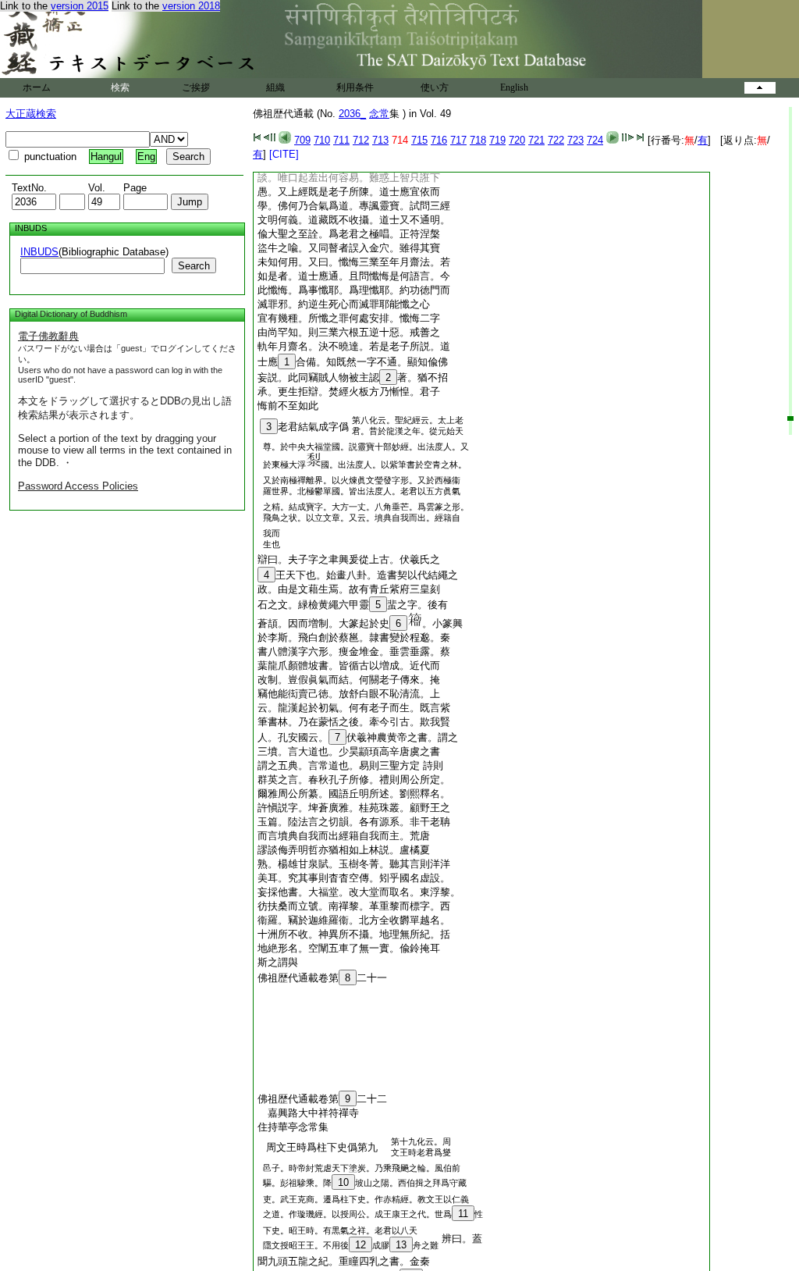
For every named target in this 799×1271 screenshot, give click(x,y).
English (514, 87)
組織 (275, 87)
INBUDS (39, 252)
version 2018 (191, 6)
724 (595, 140)
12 (360, 1245)
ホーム (37, 87)
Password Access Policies (78, 486)
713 (380, 140)
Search (194, 266)
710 (322, 140)
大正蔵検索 (30, 113)
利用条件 (355, 87)
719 (497, 140)
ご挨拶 (196, 87)
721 (536, 140)
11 (463, 1213)
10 (343, 1182)
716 (439, 140)
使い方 (435, 87)
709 (302, 140)
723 (575, 140)
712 (361, 140)
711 (341, 140)
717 (458, 140)
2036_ (352, 113)
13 (401, 1245)
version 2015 (79, 6)
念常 (379, 113)
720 (517, 140)
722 (556, 140)
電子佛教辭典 (48, 336)
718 (478, 140)
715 (419, 140)
